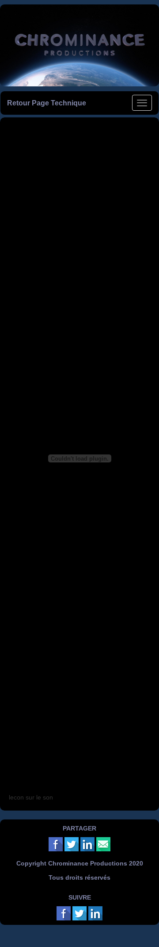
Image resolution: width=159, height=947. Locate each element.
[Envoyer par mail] (103, 843)
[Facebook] (56, 843)
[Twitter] (71, 843)
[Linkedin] (87, 843)
